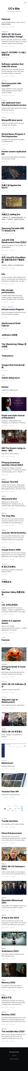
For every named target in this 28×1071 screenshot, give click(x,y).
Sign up (14, 1055)
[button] (25, 2)
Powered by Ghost (14, 1059)
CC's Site (11, 1052)
